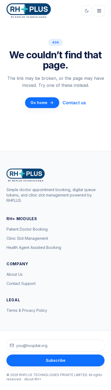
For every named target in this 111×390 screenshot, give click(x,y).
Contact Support (21, 283)
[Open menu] (99, 10)
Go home (38, 102)
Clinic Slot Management (27, 238)
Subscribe (55, 360)
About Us (14, 274)
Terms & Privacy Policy (26, 310)
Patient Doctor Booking (27, 229)
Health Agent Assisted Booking (33, 247)
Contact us (74, 102)
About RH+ (32, 379)
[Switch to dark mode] (87, 11)
